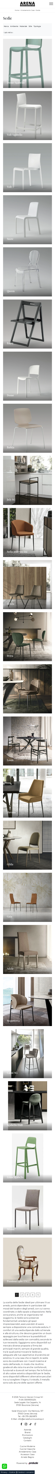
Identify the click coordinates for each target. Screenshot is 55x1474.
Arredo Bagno (27, 1457)
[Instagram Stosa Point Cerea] (25, 1424)
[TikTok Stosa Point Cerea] (30, 1424)
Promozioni (27, 1435)
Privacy (4, 1472)
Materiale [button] (23, 26)
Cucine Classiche (27, 1449)
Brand (27, 1432)
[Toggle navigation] (51, 4)
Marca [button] (6, 26)
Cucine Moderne (27, 1446)
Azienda (27, 1430)
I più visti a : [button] (8, 32)
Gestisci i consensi (26, 1472)
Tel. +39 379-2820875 (27, 1416)
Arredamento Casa (27, 10)
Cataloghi (27, 1438)
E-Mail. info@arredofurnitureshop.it (27, 1419)
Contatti (27, 1440)
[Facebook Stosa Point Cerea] (21, 1424)
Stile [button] (30, 26)
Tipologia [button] (37, 26)
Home (17, 10)
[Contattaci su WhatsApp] (4, 1466)
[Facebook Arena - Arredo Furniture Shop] (34, 1424)
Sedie (38, 10)
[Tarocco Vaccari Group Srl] (27, 4)
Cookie (12, 1472)
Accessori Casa (27, 1454)
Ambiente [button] (14, 26)
